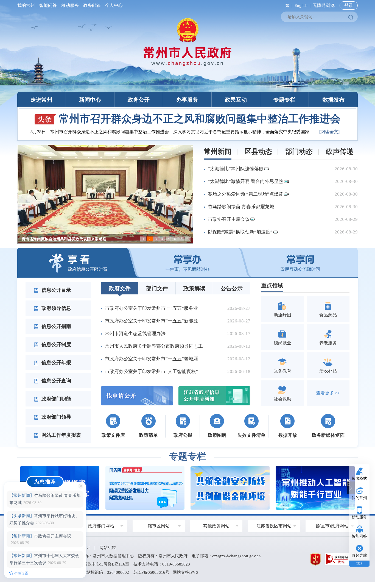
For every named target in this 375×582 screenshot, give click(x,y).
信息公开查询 (55, 380)
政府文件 (120, 288)
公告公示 (232, 288)
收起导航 (359, 555)
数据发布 (334, 100)
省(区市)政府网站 (331, 525)
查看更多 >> (328, 393)
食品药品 (328, 315)
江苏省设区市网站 (274, 525)
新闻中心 (90, 100)
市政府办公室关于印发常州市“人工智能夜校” (151, 371)
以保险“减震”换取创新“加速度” (240, 232)
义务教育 (282, 371)
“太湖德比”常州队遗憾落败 (236, 168)
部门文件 (157, 288)
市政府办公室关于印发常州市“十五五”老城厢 (151, 358)
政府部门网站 (101, 525)
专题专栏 (284, 100)
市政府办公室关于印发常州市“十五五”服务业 (151, 308)
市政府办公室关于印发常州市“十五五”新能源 (151, 321)
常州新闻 (217, 151)
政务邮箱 (92, 5)
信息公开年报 (55, 362)
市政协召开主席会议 (229, 219)
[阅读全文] (329, 131)
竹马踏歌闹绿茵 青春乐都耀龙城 (241, 206)
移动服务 (70, 5)
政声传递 (339, 151)
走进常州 (41, 100)
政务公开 (139, 100)
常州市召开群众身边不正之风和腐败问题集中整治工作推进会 (199, 118)
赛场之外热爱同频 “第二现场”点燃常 (245, 194)
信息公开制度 (55, 344)
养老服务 (328, 343)
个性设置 (20, 573)
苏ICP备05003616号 (151, 572)
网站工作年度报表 (60, 435)
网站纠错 (107, 547)
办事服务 (187, 100)
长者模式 (359, 479)
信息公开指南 (55, 326)
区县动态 (258, 151)
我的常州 (27, 5)
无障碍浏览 (323, 5)
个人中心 (113, 5)
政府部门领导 (55, 417)
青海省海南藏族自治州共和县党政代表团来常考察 (64, 239)
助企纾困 (282, 315)
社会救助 (282, 399)
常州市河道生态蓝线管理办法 (135, 333)
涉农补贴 (328, 371)
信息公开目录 (55, 290)
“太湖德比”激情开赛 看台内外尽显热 (245, 181)
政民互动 (236, 100)
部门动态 (299, 151)
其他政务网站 (216, 525)
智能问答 (48, 5)
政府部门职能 (55, 399)
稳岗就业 (282, 343)
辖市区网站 (159, 525)
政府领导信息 (55, 308)
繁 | (287, 5)
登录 (348, 5)
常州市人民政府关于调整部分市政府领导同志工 (154, 346)
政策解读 (194, 288)
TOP (359, 564)
